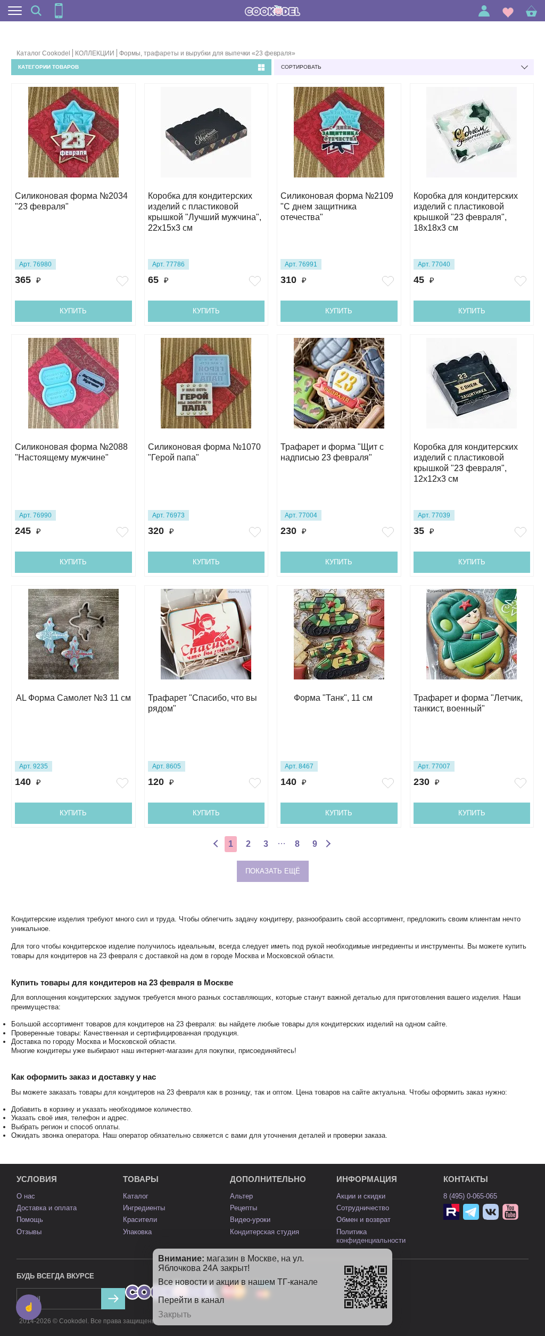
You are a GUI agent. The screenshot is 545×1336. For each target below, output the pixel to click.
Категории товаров (48, 67)
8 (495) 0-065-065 (470, 1196)
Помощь (29, 1220)
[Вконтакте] (491, 1212)
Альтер (241, 1196)
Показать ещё (272, 871)
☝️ (28, 1306)
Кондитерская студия (264, 1232)
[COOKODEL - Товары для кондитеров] (272, 10)
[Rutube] (451, 1212)
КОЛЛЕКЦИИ (94, 53)
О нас (25, 1196)
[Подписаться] (113, 1298)
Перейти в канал (191, 1300)
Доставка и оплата (46, 1208)
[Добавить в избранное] (124, 281)
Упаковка (137, 1232)
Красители (140, 1220)
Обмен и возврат (363, 1220)
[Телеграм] (471, 1212)
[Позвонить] (59, 11)
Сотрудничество (362, 1208)
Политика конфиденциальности (371, 1236)
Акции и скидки (360, 1196)
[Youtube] (510, 1212)
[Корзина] (531, 11)
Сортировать (301, 67)
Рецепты (243, 1208)
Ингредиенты (144, 1208)
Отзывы (29, 1232)
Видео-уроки (250, 1220)
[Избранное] (508, 11)
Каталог (135, 1196)
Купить (73, 311)
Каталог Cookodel (43, 53)
